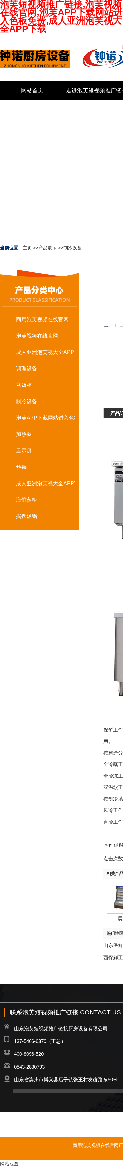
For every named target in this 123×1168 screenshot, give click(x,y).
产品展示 (47, 247)
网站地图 (9, 1163)
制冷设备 (72, 247)
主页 (27, 247)
